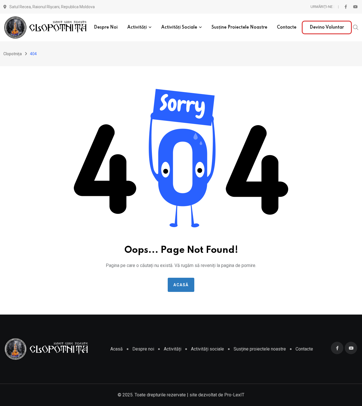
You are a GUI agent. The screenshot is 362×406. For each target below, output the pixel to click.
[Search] (356, 26)
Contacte (286, 27)
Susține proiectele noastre (260, 349)
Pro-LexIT (234, 395)
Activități (137, 27)
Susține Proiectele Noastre (239, 27)
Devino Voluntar (327, 27)
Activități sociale (179, 27)
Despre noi (106, 27)
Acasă (181, 285)
